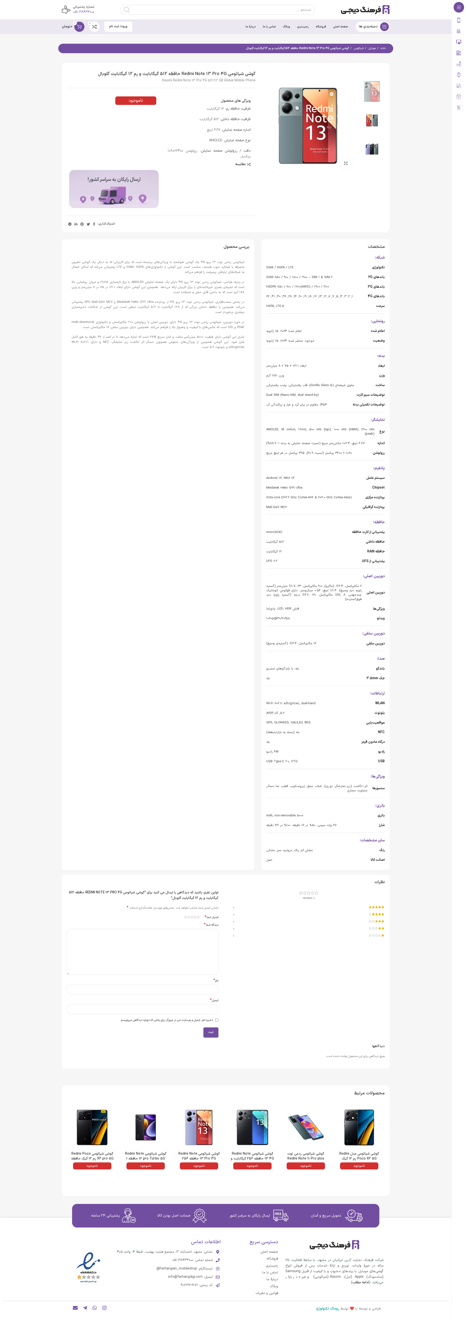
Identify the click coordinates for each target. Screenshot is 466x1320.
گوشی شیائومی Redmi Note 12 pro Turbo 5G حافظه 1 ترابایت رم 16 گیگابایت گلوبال (145, 1158)
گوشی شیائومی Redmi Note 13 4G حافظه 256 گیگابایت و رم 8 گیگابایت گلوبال (252, 1158)
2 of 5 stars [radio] (195, 917)
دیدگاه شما (211, 925)
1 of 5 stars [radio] (198, 917)
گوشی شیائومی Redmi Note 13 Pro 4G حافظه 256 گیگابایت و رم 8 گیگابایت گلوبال (199, 1161)
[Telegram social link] (70, 224)
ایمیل (214, 1000)
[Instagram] (104, 1308)
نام (215, 981)
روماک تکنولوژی (327, 1308)
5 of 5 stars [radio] (185, 917)
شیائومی (358, 48)
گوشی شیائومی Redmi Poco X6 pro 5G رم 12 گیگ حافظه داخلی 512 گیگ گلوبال (92, 1158)
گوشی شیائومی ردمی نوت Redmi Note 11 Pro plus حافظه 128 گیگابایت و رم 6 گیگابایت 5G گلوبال (305, 1161)
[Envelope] (75, 1308)
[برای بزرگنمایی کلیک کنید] (346, 163)
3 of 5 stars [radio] (191, 917)
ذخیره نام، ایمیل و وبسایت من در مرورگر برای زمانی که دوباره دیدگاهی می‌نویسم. (166, 1020)
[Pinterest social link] (82, 224)
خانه (383, 48)
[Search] (127, 10)
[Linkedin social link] (76, 224)
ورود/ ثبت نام (118, 26)
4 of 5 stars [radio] (188, 917)
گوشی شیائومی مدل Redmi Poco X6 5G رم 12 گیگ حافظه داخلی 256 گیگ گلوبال (359, 1158)
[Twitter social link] (88, 224)
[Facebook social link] (94, 224)
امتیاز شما (211, 917)
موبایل (371, 48)
